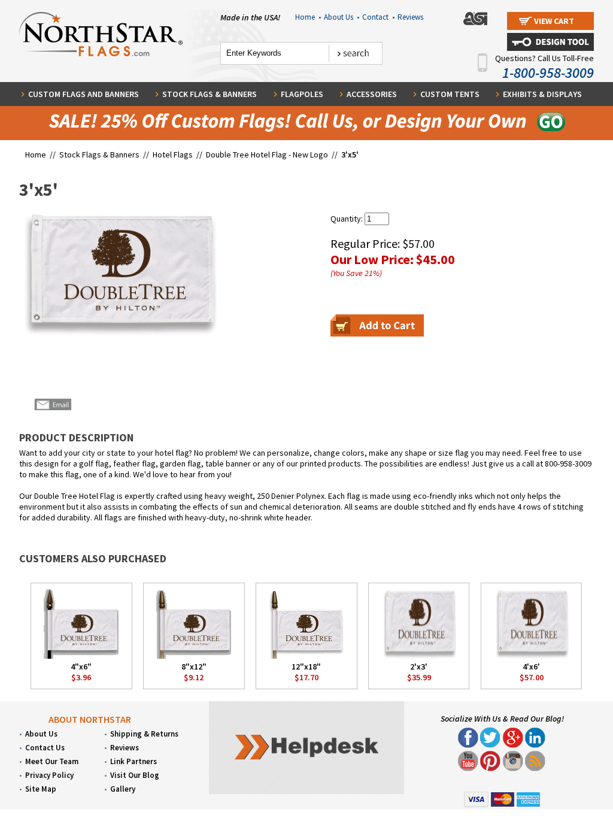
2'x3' (418, 666)
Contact (378, 17)
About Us (341, 17)
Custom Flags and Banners (83, 94)
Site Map (40, 789)
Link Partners (133, 761)
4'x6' (531, 666)
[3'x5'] (118, 274)
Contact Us (45, 748)
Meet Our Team (51, 761)
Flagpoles (302, 94)
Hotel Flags (173, 154)
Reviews (410, 17)
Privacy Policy (49, 775)
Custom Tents (450, 94)
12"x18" (306, 666)
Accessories (372, 94)
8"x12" (194, 666)
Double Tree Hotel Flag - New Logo (267, 154)
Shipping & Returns (144, 734)
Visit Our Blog (134, 775)
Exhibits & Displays (542, 94)
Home (308, 17)
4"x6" (81, 666)
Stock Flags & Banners (209, 94)
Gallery (122, 789)
